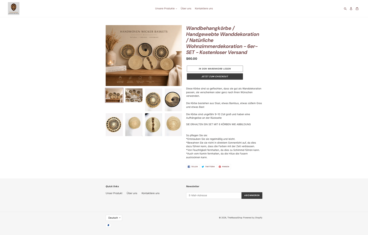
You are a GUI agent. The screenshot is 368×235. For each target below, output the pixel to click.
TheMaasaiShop (235, 217)
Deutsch (113, 217)
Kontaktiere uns (151, 193)
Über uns (132, 193)
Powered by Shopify (252, 217)
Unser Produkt (114, 193)
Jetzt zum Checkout (215, 76)
